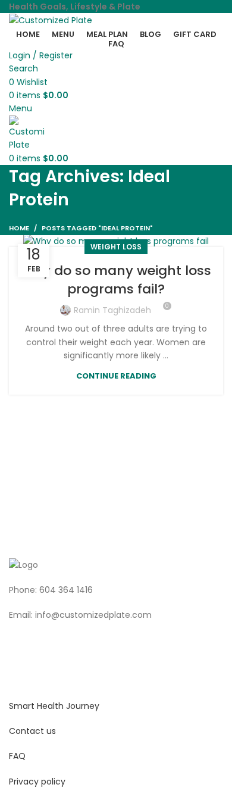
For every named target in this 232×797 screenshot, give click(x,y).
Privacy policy (37, 781)
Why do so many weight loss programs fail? (116, 279)
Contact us (32, 731)
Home (19, 228)
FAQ (17, 756)
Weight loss (116, 247)
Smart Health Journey (54, 706)
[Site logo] (50, 20)
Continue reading (116, 376)
